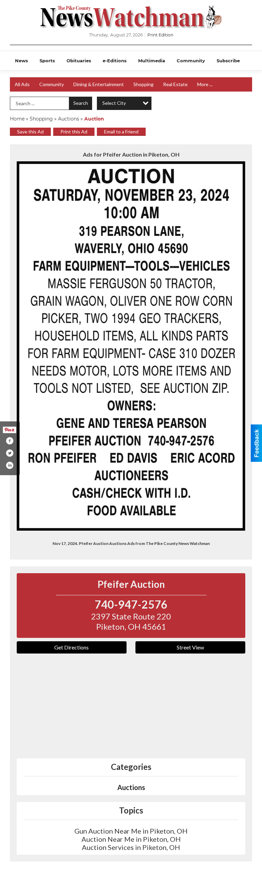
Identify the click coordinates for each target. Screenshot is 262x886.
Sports (47, 60)
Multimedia (151, 60)
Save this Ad (30, 131)
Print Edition (160, 34)
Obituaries (79, 60)
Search (80, 103)
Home (17, 119)
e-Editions (115, 60)
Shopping (143, 84)
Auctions (68, 119)
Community (191, 60)
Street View (190, 647)
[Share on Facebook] (9, 441)
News (21, 60)
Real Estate (175, 84)
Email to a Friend (121, 131)
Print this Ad (73, 131)
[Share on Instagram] (9, 465)
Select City (114, 103)
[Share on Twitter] (9, 453)
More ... (205, 84)
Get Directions (71, 647)
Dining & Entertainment (98, 84)
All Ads (22, 84)
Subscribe (228, 60)
